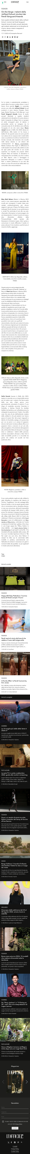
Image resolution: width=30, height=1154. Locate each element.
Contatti (15, 1146)
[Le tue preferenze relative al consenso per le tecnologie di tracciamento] (2, 2)
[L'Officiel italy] (15, 2)
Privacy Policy (19, 1124)
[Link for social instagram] (15, 1142)
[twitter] (12, 37)
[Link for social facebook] (11, 1142)
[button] (27, 1082)
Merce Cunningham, (22, 144)
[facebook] (5, 37)
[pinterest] (7, 37)
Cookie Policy (15, 1151)
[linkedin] (10, 37)
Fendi (3, 556)
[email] (2, 37)
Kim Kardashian (6, 530)
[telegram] (17, 37)
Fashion (4, 8)
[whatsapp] (15, 37)
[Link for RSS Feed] (21, 1142)
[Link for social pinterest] (18, 1142)
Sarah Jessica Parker (20, 528)
